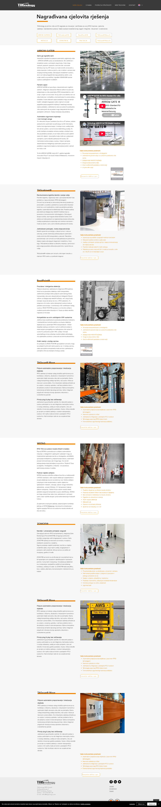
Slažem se (152, 804)
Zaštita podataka (85, 804)
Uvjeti (111, 791)
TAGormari (51, 506)
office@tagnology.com (49, 794)
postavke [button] (132, 804)
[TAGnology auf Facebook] (111, 781)
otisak (111, 786)
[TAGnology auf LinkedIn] (115, 781)
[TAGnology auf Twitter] (119, 781)
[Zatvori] (159, 804)
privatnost (113, 789)
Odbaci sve (141, 804)
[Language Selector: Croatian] (140, 5)
